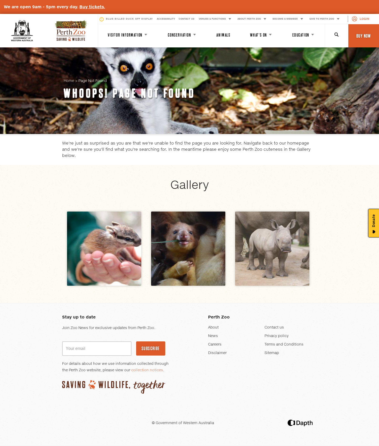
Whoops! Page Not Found (129, 93)
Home (69, 81)
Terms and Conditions (284, 344)
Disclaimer (217, 353)
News (213, 336)
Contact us (274, 327)
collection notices (147, 370)
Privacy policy (277, 336)
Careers (214, 344)
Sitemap (272, 353)
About (213, 327)
